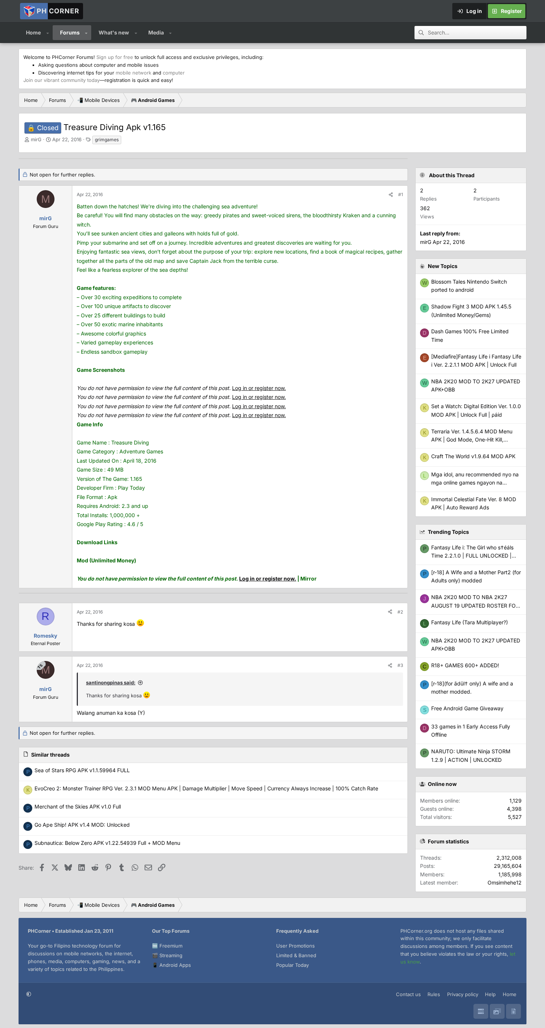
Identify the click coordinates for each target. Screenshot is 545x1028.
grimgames (107, 139)
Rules (433, 994)
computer (174, 73)
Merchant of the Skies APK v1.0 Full (77, 806)
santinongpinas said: (110, 682)
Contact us (408, 994)
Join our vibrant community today (61, 80)
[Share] (391, 194)
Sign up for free (114, 57)
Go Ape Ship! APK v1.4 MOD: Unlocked (82, 825)
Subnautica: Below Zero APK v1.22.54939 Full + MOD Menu (107, 843)
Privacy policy (462, 994)
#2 (400, 612)
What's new (114, 32)
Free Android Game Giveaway (467, 708)
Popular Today (292, 965)
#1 (400, 194)
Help (490, 994)
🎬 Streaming (167, 955)
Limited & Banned (296, 955)
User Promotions (295, 946)
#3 (400, 665)
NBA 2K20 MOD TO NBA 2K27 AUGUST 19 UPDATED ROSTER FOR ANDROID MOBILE (475, 605)
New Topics (443, 266)
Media (156, 32)
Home (33, 32)
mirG (36, 139)
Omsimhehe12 (505, 882)
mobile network (133, 73)
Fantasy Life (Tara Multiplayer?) (469, 622)
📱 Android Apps (171, 965)
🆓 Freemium (167, 946)
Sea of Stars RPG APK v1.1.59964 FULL (82, 770)
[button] (48, 32)
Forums (70, 32)
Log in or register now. (259, 388)
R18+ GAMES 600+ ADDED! (465, 665)
